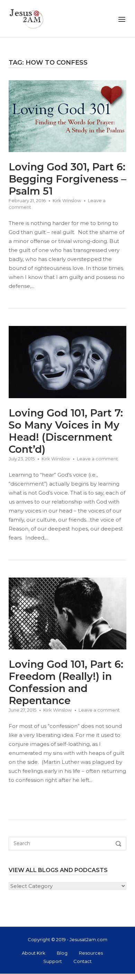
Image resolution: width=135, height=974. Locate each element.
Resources (91, 953)
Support (52, 961)
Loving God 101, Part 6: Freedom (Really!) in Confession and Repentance (66, 682)
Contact (82, 961)
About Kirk (33, 953)
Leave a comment (97, 458)
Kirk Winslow (67, 200)
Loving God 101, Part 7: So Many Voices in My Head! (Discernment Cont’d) (66, 431)
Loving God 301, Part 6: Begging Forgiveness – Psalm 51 (67, 179)
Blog (62, 953)
